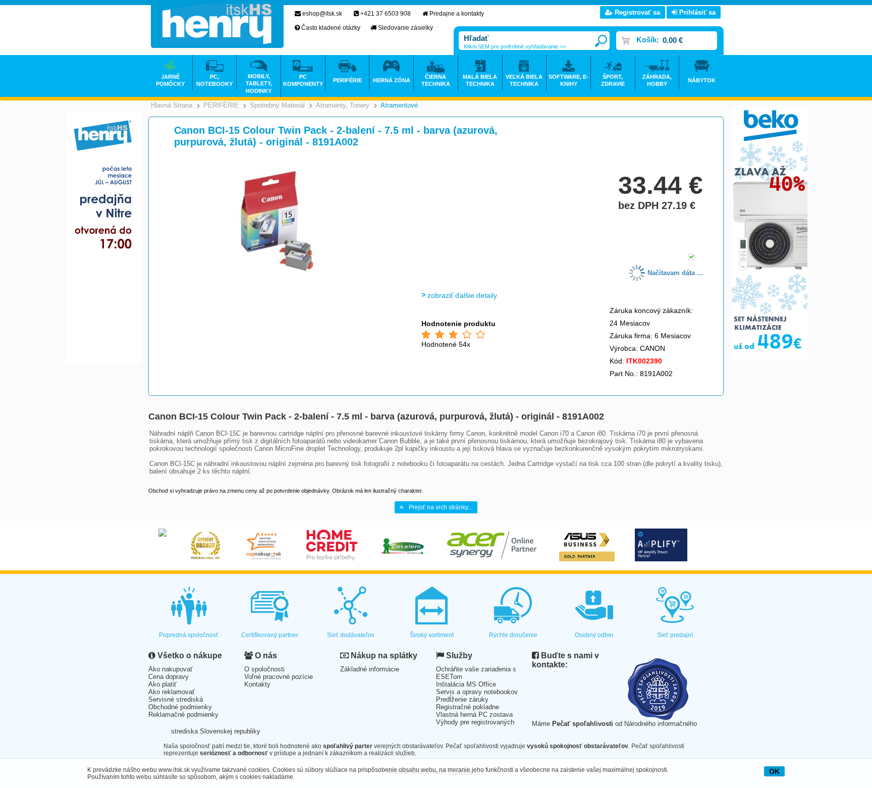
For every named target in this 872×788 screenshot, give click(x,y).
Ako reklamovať (171, 692)
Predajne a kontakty (456, 13)
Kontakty (257, 684)
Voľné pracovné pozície (278, 676)
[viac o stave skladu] (691, 257)
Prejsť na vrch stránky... (440, 507)
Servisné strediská (175, 699)
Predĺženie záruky (462, 699)
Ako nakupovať (170, 669)
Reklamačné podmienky (183, 714)
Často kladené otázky (330, 27)
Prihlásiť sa (696, 12)
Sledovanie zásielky (405, 27)
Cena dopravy (168, 676)
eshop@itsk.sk (322, 13)
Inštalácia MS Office (466, 684)
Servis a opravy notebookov (477, 692)
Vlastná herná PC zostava (474, 714)
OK (774, 771)
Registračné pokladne (467, 707)
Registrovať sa (636, 12)
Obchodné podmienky (180, 707)
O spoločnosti (264, 669)
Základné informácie (369, 669)
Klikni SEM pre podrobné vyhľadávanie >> (515, 46)
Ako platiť (162, 684)
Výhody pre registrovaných (475, 722)
